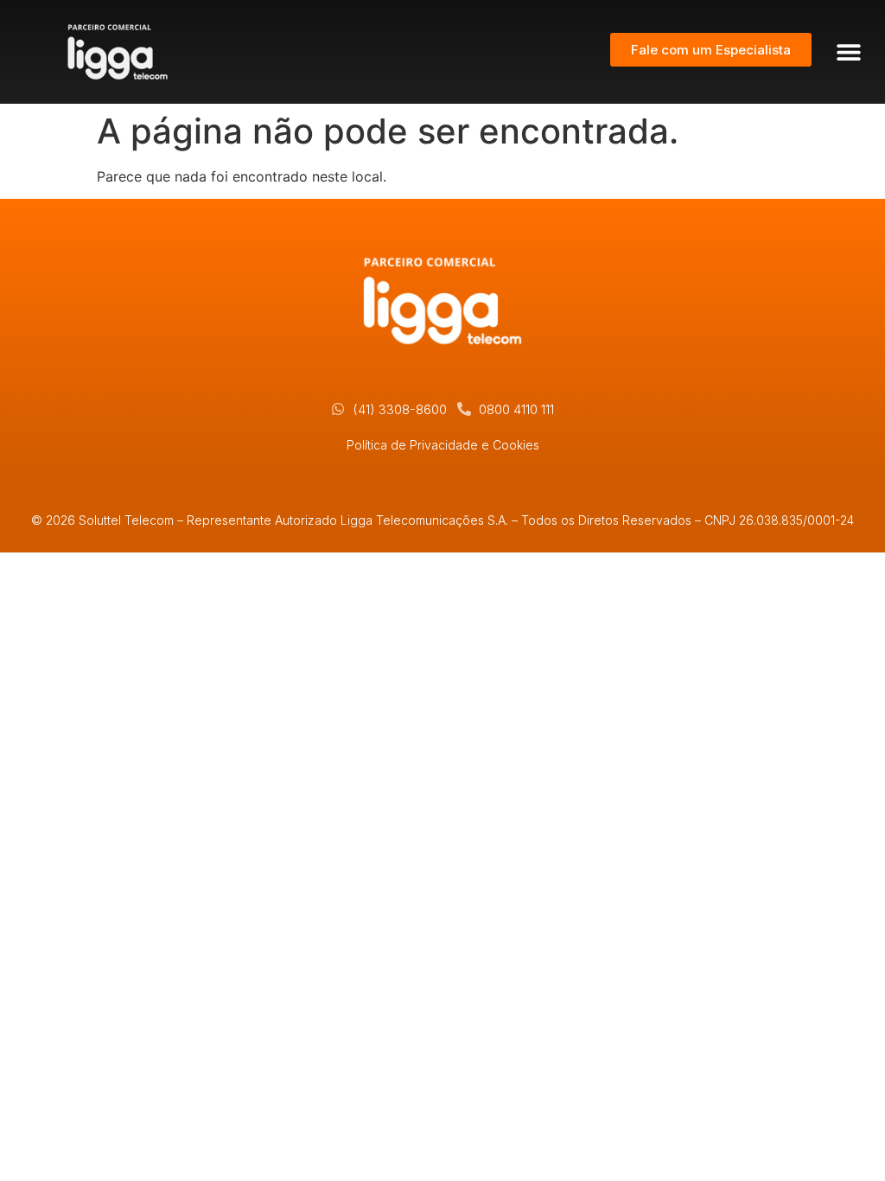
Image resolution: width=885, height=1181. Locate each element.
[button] (848, 52)
